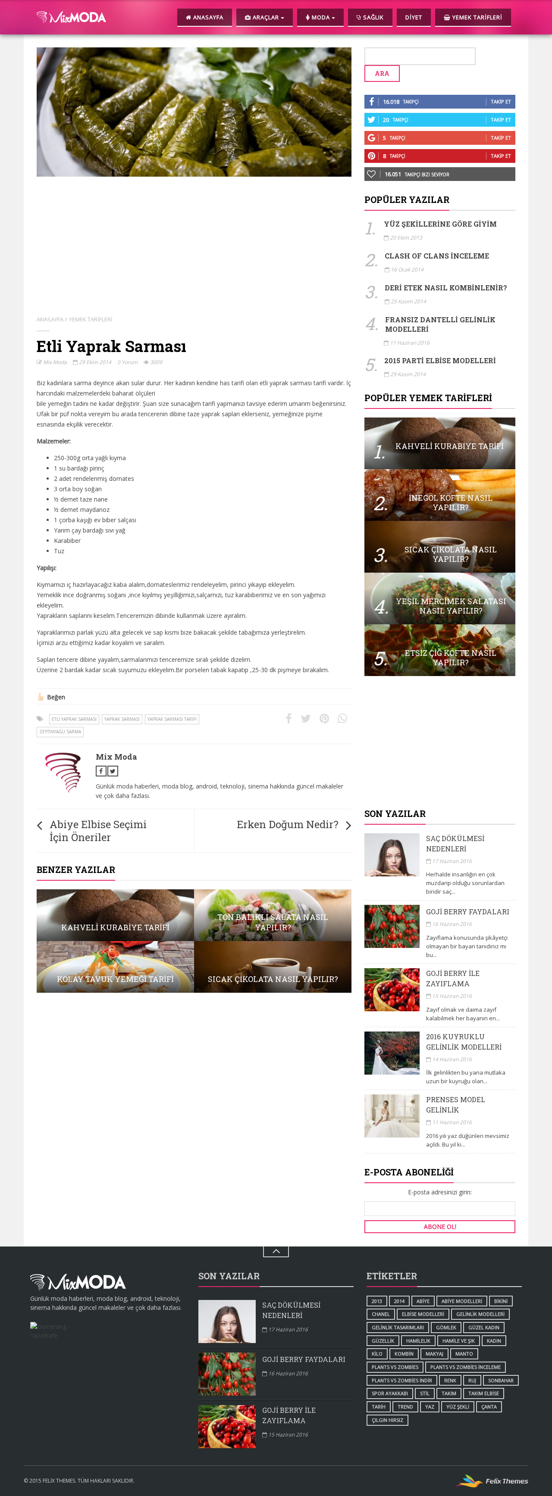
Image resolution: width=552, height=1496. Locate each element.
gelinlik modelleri (480, 1314)
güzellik (383, 1340)
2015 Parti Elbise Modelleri (440, 360)
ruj (472, 1380)
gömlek (446, 1327)
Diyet (413, 17)
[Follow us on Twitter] (112, 771)
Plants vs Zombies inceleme (465, 1367)
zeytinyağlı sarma (60, 732)
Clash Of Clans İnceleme (437, 255)
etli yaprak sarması (74, 719)
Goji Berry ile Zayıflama (453, 978)
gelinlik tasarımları (398, 1327)
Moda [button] (321, 17)
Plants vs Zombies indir (402, 1380)
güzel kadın (483, 1327)
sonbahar (501, 1380)
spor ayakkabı (390, 1393)
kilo (377, 1353)
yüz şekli (457, 1406)
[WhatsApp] (342, 718)
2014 (399, 1301)
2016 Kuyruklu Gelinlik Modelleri (464, 1041)
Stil (425, 1393)
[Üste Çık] (276, 1252)
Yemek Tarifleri (476, 17)
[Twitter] (305, 718)
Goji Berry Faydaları (467, 911)
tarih (379, 1406)
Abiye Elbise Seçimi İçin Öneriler (98, 831)
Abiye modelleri (462, 1301)
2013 (377, 1301)
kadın (494, 1340)
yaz (429, 1406)
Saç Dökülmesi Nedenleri (455, 843)
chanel (381, 1314)
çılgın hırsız (387, 1420)
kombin (404, 1353)
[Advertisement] (440, 743)
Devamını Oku (439, 443)
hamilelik (418, 1340)
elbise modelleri (423, 1314)
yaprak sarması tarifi (172, 719)
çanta (489, 1406)
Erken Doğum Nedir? (288, 824)
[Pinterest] (324, 718)
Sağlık (372, 17)
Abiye (423, 1301)
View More (115, 915)
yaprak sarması (122, 719)
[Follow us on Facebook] (101, 771)
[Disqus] (194, 1109)
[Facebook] (288, 718)
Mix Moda (54, 362)
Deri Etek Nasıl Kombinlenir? (446, 287)
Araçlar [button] (266, 17)
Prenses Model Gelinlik (455, 1104)
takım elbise (483, 1393)
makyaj (434, 1353)
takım (449, 1393)
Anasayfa (207, 17)
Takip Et (501, 101)
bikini (501, 1301)
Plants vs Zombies (395, 1367)
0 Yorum (127, 362)
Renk (450, 1380)
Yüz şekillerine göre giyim (440, 223)
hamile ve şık (458, 1340)
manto (464, 1353)
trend (405, 1406)
